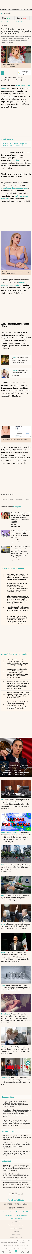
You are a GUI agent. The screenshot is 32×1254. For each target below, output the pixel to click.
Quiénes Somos (9, 1215)
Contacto (5, 1211)
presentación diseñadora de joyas (14, 188)
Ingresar (28, 1252)
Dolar (10, 1252)
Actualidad (15, 9)
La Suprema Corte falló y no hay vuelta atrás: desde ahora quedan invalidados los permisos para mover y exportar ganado (17, 576)
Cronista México (5, 22)
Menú (3, 1252)
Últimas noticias (5, 9)
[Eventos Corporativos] (17, 1204)
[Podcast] (11, 1208)
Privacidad (16, 1231)
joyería (11, 499)
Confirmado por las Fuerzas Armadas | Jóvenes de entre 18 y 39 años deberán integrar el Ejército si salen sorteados (18, 609)
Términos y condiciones (16, 1228)
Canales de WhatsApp (16, 1211)
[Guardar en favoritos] (2, 73)
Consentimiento (16, 1234)
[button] (28, 1063)
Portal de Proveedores (21, 1215)
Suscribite (26, 1211)
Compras (23, 22)
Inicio (16, 1252)
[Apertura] (8, 1204)
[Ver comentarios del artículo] (21, 80)
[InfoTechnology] (20, 1207)
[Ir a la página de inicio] (2, 13)
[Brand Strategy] (25, 1204)
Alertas (22, 1252)
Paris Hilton (19, 499)
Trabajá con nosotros (16, 1218)
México (28, 499)
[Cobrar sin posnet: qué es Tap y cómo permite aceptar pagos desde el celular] (5, 533)
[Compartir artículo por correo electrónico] (17, 80)
